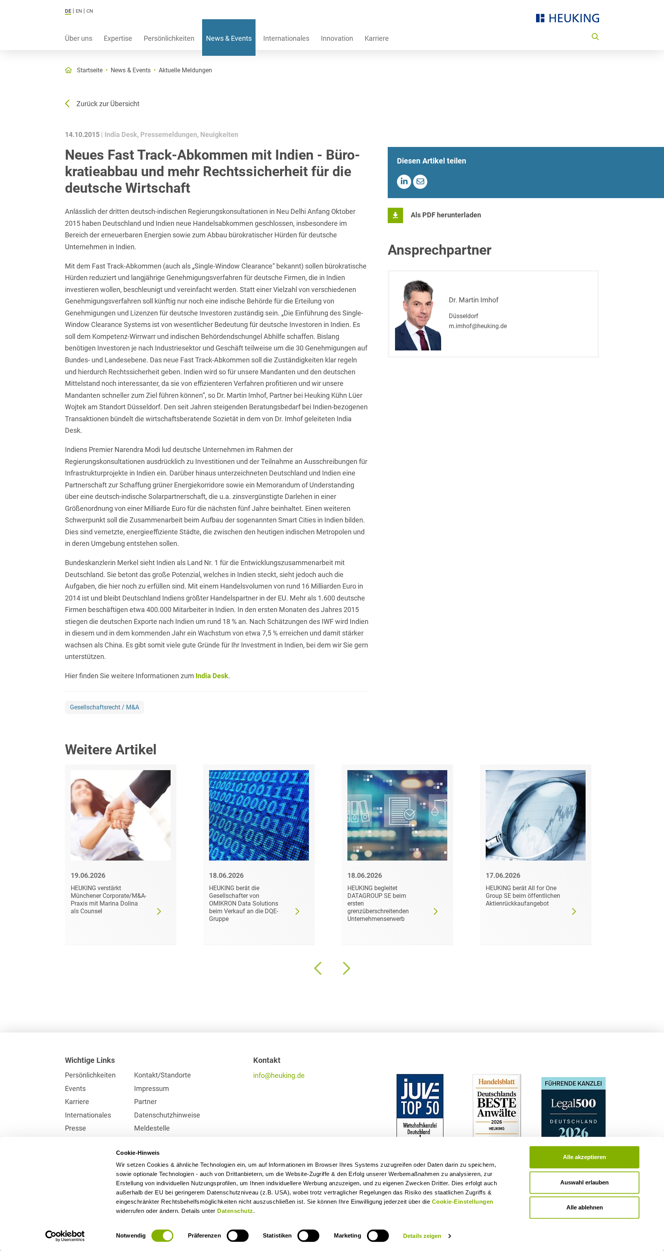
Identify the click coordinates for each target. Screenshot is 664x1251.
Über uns (78, 38)
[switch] (238, 1235)
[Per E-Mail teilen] (420, 182)
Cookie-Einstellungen (462, 1201)
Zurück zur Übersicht (107, 104)
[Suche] (595, 36)
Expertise (118, 38)
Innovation (337, 38)
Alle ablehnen (584, 1207)
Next (345, 968)
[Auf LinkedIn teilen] (404, 182)
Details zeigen (422, 1236)
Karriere (377, 38)
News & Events (229, 38)
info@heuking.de (279, 1075)
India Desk (212, 676)
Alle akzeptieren (584, 1157)
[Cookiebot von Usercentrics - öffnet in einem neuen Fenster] (65, 1236)
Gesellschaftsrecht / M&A (104, 707)
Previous (318, 968)
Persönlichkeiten (169, 38)
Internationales (286, 38)
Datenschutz (235, 1211)
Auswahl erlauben (584, 1182)
